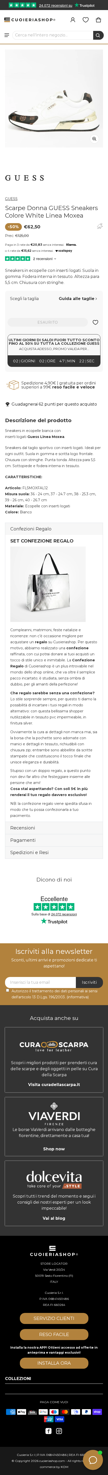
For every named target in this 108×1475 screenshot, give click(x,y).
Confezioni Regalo (30, 529)
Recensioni (22, 828)
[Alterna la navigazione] (6, 35)
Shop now (54, 1149)
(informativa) (78, 997)
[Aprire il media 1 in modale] (54, 98)
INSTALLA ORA (54, 1363)
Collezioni (18, 1378)
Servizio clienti (54, 1318)
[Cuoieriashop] (29, 20)
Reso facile (54, 1334)
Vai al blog (54, 1218)
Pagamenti (23, 840)
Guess (11, 198)
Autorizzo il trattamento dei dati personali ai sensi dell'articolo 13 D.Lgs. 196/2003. (54, 994)
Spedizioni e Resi (29, 852)
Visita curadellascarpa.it (54, 1084)
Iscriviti (89, 982)
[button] (58, 35)
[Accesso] (72, 19)
